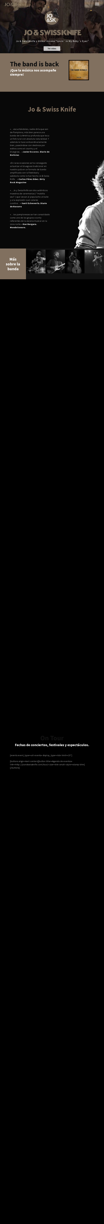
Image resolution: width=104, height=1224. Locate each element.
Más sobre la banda (13, 263)
